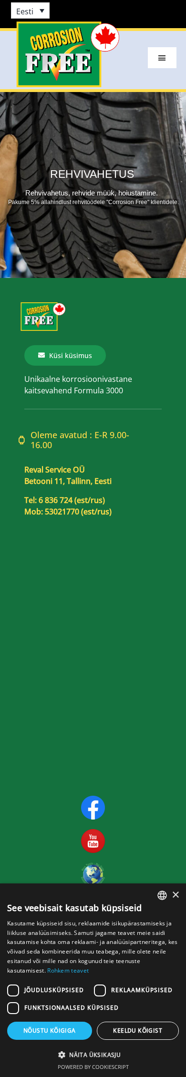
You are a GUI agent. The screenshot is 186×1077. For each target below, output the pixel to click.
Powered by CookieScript (93, 1066)
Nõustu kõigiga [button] (49, 1030)
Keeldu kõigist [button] (137, 1030)
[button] (93, 1054)
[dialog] (93, 980)
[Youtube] (93, 833)
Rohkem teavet (68, 970)
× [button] (175, 895)
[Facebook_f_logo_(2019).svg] (93, 799)
